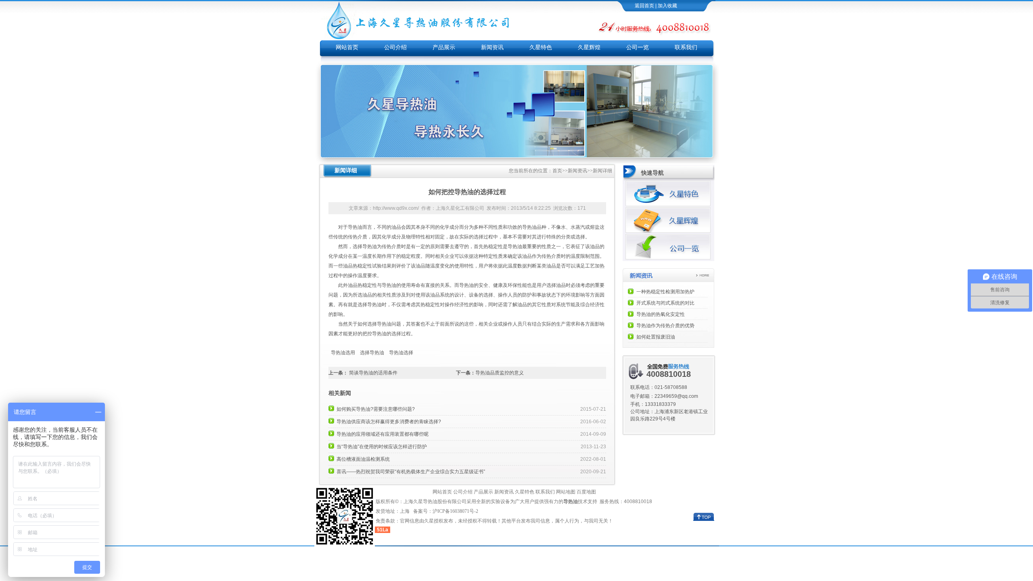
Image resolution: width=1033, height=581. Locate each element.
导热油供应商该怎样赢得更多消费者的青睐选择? (389, 421)
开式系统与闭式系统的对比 (665, 303)
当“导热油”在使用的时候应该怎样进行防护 (382, 446)
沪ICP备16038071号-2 (456, 511)
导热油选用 (343, 352)
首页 (557, 170)
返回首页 (644, 5)
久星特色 (540, 47)
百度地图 (586, 492)
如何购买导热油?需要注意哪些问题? (376, 409)
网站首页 (347, 47)
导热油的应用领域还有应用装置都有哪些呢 (383, 434)
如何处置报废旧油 (655, 337)
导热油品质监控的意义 (499, 373)
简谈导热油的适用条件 (373, 373)
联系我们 (686, 47)
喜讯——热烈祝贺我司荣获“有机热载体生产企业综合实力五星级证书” (411, 471)
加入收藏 (667, 5)
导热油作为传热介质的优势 (665, 325)
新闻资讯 (492, 47)
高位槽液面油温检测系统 (363, 459)
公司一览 (637, 47)
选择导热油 (372, 352)
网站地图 (565, 492)
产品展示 (444, 47)
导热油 (355, 227)
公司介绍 (395, 47)
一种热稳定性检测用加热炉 (665, 292)
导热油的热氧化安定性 (660, 314)
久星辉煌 (589, 47)
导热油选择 (401, 352)
